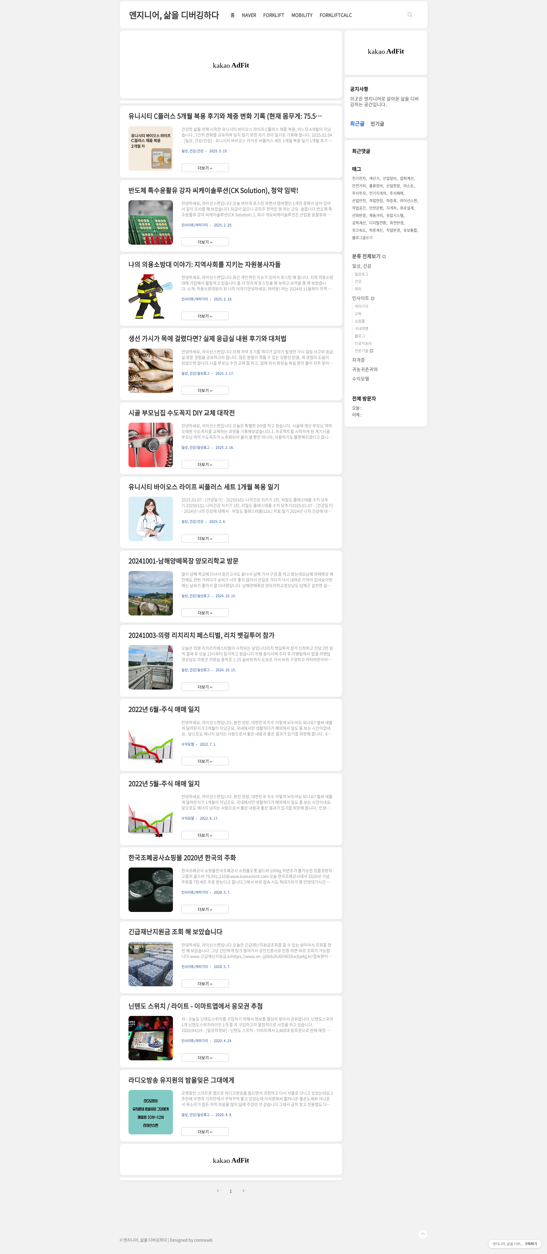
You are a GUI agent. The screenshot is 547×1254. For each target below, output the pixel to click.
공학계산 (359, 222)
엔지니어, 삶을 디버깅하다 (174, 15)
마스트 (408, 185)
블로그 (360, 335)
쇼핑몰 (360, 321)
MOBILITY (302, 14)
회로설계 (407, 207)
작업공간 (359, 207)
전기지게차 (377, 193)
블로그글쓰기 (362, 237)
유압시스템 (394, 215)
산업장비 (390, 178)
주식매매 (396, 193)
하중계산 (376, 230)
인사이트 (361, 297)
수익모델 (360, 378)
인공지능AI (363, 343)
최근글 (357, 123)
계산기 (374, 178)
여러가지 (361, 306)
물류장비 (376, 185)
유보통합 (410, 230)
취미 (358, 288)
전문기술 (362, 350)
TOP (422, 1234)
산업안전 (359, 200)
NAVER (249, 14)
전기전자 (359, 178)
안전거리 (359, 185)
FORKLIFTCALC (336, 14)
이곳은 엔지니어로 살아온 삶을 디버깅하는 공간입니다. (384, 101)
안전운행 (376, 207)
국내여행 (361, 328)
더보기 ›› (205, 168)
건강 (358, 281)
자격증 (358, 359)
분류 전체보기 (367, 255)
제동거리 (376, 215)
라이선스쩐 (408, 200)
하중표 (391, 200)
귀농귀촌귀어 (365, 369)
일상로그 (361, 274)
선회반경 (359, 215)
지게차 (391, 207)
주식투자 (359, 193)
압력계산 (407, 178)
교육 (358, 313)
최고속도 (359, 230)
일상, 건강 (362, 265)
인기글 (377, 123)
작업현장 (376, 200)
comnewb (203, 1240)
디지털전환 (377, 222)
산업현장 (393, 185)
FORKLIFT (273, 14)
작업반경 (393, 230)
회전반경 (396, 222)
